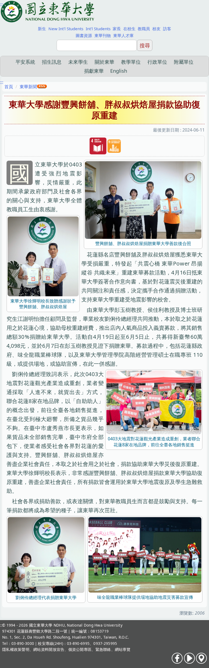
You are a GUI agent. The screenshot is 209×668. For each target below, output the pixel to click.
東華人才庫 (123, 35)
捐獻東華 (94, 70)
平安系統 (25, 61)
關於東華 (104, 61)
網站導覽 (122, 649)
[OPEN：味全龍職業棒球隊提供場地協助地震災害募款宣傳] (144, 554)
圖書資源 (84, 35)
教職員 (144, 28)
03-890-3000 (22, 643)
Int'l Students (98, 28)
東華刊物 (102, 35)
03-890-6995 (78, 643)
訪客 (167, 28)
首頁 (8, 87)
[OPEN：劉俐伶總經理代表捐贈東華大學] (46, 554)
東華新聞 (28, 87)
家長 (117, 28)
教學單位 (131, 61)
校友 (156, 28)
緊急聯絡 (103, 649)
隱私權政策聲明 (15, 649)
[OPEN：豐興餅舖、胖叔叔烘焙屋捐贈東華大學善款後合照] (143, 200)
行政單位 (157, 61)
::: (1, 4)
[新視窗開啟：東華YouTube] (189, 658)
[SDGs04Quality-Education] (98, 146)
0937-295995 (105, 643)
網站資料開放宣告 (48, 649)
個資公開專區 (80, 649)
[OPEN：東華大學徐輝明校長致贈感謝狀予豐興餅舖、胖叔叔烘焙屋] (43, 256)
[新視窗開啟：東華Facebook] (177, 658)
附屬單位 (183, 61)
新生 (42, 28)
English (118, 70)
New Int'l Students (65, 28)
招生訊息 (52, 61)
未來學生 (78, 61)
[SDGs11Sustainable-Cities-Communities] (114, 146)
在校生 (129, 28)
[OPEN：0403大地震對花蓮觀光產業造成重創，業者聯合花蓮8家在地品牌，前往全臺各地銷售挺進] (153, 402)
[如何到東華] (201, 658)
